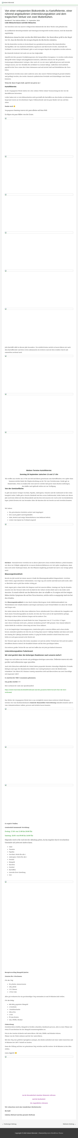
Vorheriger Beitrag (9, 1124)
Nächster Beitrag (69, 1124)
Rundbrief (8, 20)
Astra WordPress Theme (55, 1133)
